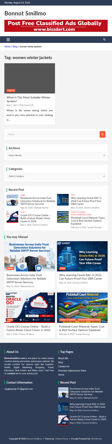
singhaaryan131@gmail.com (18, 389)
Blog (60, 362)
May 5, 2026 (26, 225)
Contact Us (63, 366)
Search (102, 134)
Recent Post (16, 189)
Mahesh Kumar (41, 208)
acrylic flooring (94, 227)
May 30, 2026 (26, 208)
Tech (73, 195)
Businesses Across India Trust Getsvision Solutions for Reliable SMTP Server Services (37, 201)
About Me (63, 358)
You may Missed (17, 237)
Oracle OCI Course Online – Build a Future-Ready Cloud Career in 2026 (35, 218)
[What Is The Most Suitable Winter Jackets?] (29, 78)
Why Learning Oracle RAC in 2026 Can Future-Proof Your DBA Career (86, 201)
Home (61, 374)
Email (22, 195)
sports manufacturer (81, 215)
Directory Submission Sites (72, 370)
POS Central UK (26, 105)
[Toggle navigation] (8, 39)
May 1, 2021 (12, 105)
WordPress (96, 438)
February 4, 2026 (78, 227)
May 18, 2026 (77, 208)
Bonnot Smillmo (25, 14)
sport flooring (78, 212)
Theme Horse (61, 438)
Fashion (10, 91)
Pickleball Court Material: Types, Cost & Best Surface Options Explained (88, 221)
